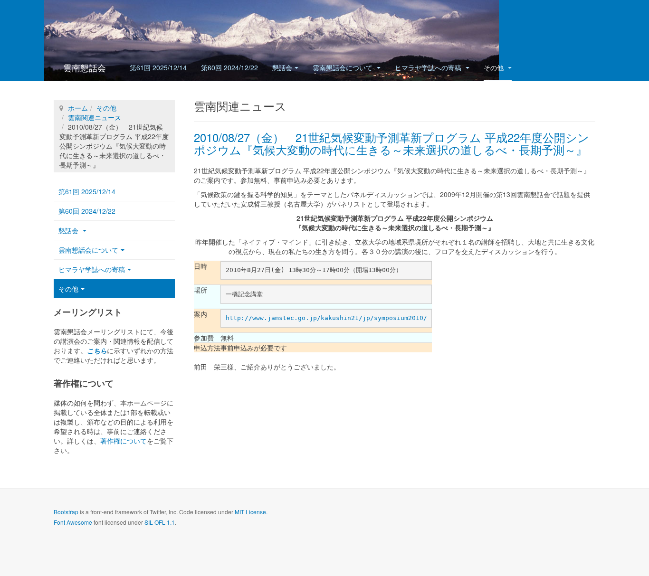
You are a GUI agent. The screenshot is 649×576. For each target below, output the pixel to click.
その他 (495, 67)
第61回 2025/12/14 (158, 67)
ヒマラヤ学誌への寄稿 (429, 67)
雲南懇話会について (343, 67)
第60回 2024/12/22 (229, 67)
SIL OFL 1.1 (159, 522)
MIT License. (251, 512)
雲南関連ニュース (94, 117)
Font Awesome (73, 522)
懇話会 (282, 67)
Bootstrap (66, 512)
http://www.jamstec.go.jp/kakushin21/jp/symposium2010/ (326, 317)
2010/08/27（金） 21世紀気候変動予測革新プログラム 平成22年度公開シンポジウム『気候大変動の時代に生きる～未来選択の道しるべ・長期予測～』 (391, 143)
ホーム (78, 108)
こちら (97, 350)
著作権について (123, 440)
